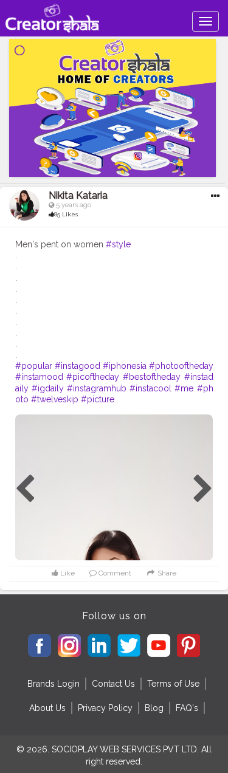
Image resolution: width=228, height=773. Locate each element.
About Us (47, 708)
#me (183, 388)
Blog (154, 708)
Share (166, 573)
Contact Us (113, 684)
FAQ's (187, 708)
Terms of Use (173, 684)
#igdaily (48, 388)
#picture (97, 399)
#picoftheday (92, 377)
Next (203, 489)
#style (118, 244)
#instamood (39, 377)
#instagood (77, 366)
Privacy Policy (105, 708)
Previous (25, 489)
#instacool (150, 388)
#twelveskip (54, 399)
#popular (33, 366)
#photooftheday (181, 366)
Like (66, 573)
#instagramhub (96, 388)
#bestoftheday (152, 377)
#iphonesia (125, 366)
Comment (114, 573)
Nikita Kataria (78, 195)
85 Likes (66, 214)
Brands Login (53, 684)
